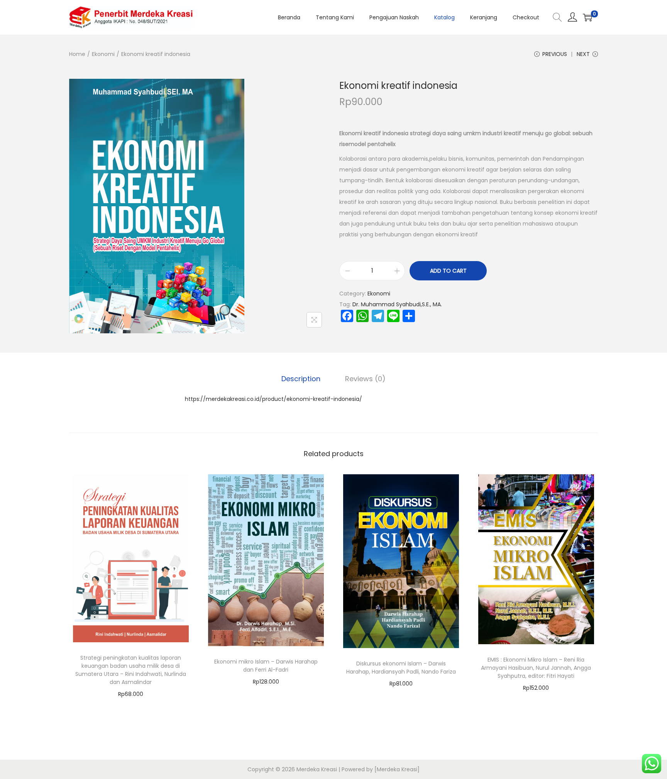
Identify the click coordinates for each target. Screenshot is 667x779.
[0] (587, 17)
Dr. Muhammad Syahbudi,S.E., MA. (397, 304)
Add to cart (448, 271)
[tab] (300, 378)
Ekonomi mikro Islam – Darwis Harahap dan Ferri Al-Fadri (266, 666)
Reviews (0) (365, 379)
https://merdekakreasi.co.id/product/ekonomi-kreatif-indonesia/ (273, 399)
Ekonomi (103, 54)
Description (300, 379)
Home (77, 54)
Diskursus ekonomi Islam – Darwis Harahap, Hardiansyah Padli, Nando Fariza (401, 667)
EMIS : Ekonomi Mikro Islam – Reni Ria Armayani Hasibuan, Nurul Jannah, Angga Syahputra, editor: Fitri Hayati (536, 668)
